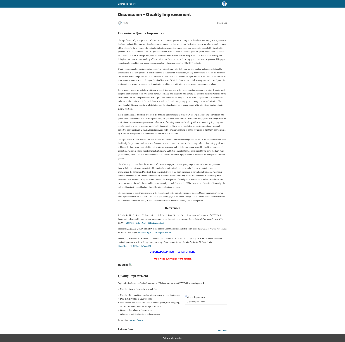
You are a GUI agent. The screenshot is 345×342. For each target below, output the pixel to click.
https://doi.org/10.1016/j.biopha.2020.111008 (145, 222)
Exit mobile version (172, 338)
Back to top (222, 330)
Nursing (132, 320)
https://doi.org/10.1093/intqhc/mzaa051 (154, 232)
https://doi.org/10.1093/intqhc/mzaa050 (134, 245)
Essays (140, 320)
